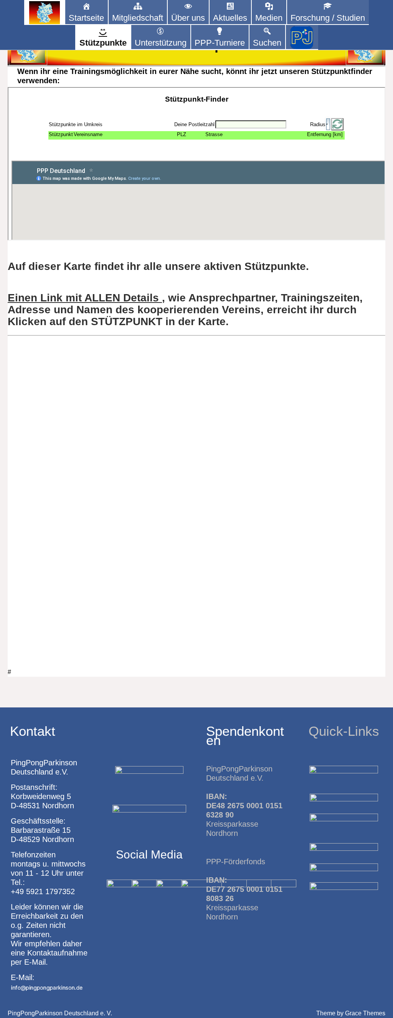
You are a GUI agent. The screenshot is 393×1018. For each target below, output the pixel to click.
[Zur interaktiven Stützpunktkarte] (44, 12)
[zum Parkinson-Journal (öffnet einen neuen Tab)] (302, 37)
